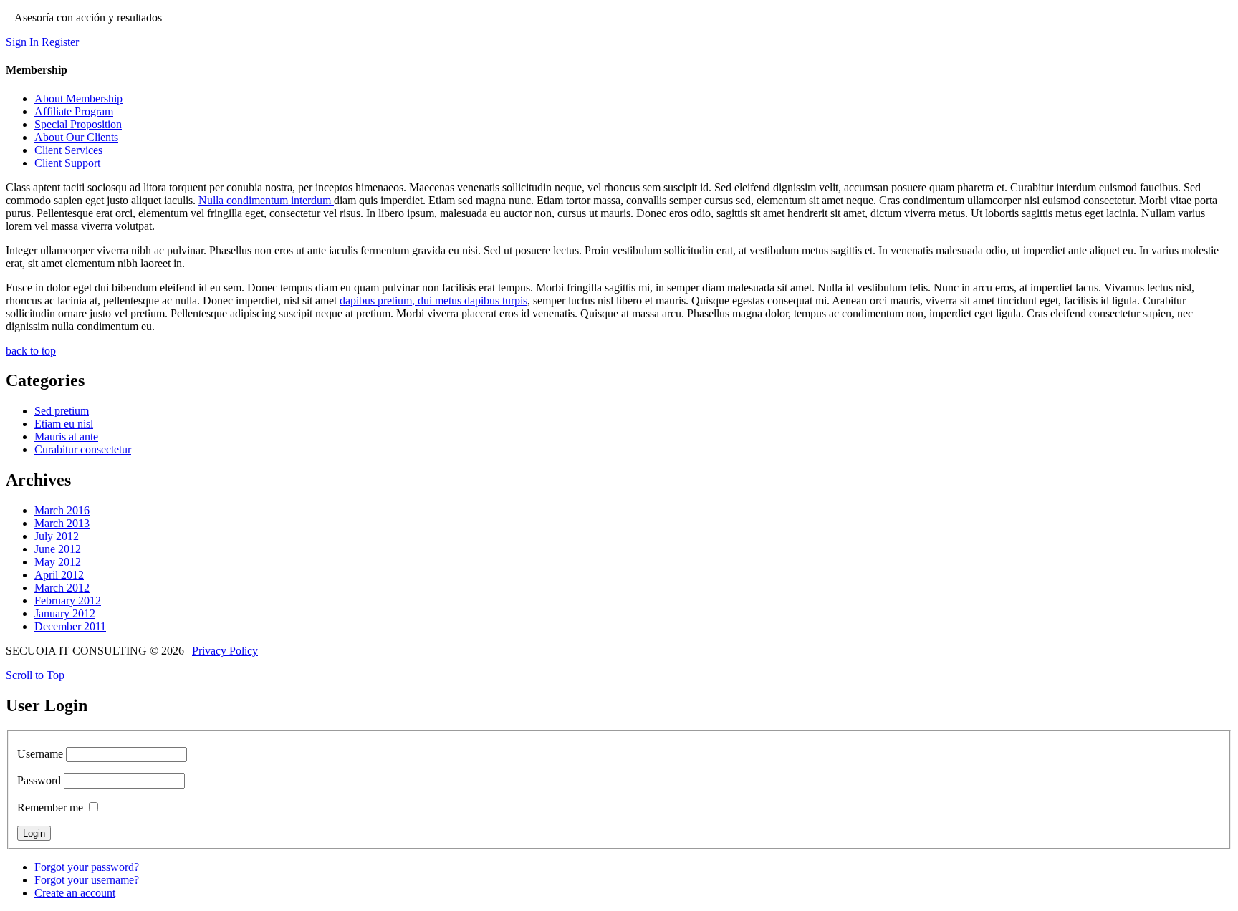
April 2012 (59, 575)
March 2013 (62, 523)
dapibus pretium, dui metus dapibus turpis (433, 300)
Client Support (67, 163)
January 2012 (64, 613)
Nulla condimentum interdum (266, 200)
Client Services (68, 150)
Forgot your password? (86, 867)
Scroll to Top (35, 675)
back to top (31, 350)
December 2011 (70, 626)
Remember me (50, 807)
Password (39, 780)
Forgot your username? (86, 880)
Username (40, 754)
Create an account (74, 893)
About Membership (78, 98)
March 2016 (62, 510)
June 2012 (57, 549)
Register (60, 42)
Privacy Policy (225, 651)
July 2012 (56, 536)
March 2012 (62, 588)
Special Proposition (78, 124)
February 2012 (67, 600)
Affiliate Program (73, 111)
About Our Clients (76, 137)
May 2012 (57, 562)
